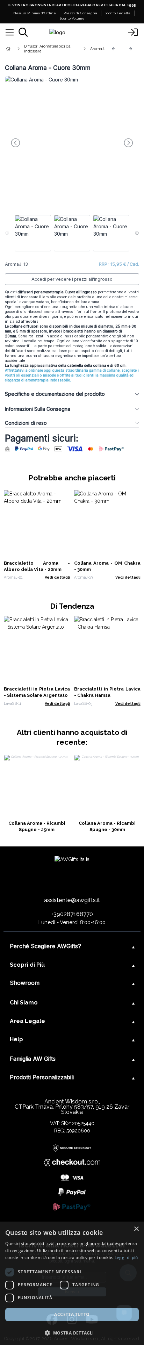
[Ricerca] (23, 32)
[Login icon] (132, 32)
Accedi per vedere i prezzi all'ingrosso (72, 279)
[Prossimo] (130, 49)
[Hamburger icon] (9, 32)
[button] (72, 1333)
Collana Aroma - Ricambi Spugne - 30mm (107, 826)
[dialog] (72, 1283)
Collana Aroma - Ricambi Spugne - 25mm (36, 826)
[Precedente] (113, 49)
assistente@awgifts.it (72, 899)
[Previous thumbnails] (7, 233)
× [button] (136, 1229)
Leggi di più (126, 1257)
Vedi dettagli (57, 577)
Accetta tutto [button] (71, 1314)
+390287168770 (72, 913)
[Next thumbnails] (137, 233)
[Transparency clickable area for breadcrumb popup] (45, 48)
